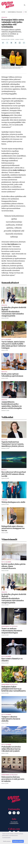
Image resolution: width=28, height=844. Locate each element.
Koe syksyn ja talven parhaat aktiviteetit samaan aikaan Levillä (13, 474)
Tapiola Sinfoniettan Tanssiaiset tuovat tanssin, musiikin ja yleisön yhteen (12, 444)
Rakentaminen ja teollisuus (9, 626)
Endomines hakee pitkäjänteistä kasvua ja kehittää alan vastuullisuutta (13, 689)
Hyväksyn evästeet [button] (18, 841)
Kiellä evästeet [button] (7, 841)
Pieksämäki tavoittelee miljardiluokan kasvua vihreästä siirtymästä (11, 749)
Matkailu (4, 469)
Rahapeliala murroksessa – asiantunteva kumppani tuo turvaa (13, 528)
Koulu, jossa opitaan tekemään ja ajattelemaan (12, 375)
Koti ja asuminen (6, 339)
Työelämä (4, 499)
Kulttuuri (4, 439)
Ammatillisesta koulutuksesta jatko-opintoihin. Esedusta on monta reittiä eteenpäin (11, 405)
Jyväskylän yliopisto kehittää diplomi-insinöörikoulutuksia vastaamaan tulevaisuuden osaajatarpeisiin (13, 311)
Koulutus (4, 17)
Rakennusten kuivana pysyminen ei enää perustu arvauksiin (12, 779)
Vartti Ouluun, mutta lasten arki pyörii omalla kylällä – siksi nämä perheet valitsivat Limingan (13, 345)
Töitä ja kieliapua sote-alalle (13, 502)
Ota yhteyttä (14, 822)
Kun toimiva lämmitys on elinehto (12, 660)
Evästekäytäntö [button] (6, 837)
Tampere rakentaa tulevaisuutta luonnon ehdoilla (10, 719)
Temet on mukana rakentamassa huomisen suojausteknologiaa (11, 630)
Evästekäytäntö (14, 823)
